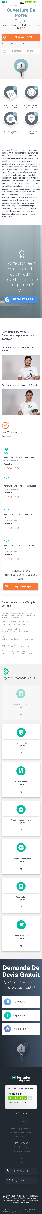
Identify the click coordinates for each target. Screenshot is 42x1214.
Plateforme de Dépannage (21, 1132)
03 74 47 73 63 (23, 37)
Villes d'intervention (21, 1147)
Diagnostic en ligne (22, 587)
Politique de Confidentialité (29, 1212)
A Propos (21, 1118)
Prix (21, 1155)
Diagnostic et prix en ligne (22, 51)
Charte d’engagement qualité (21, 1129)
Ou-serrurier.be (21, 1136)
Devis (21, 1158)
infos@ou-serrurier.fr (21, 1180)
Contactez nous (21, 1121)
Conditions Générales (27, 1209)
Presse (21, 1125)
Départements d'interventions (21, 1151)
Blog (21, 1162)
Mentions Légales (9, 1212)
